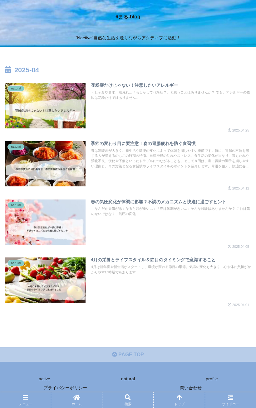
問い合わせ (191, 387)
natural (128, 378)
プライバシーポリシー (65, 387)
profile (212, 378)
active (44, 378)
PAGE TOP (130, 354)
